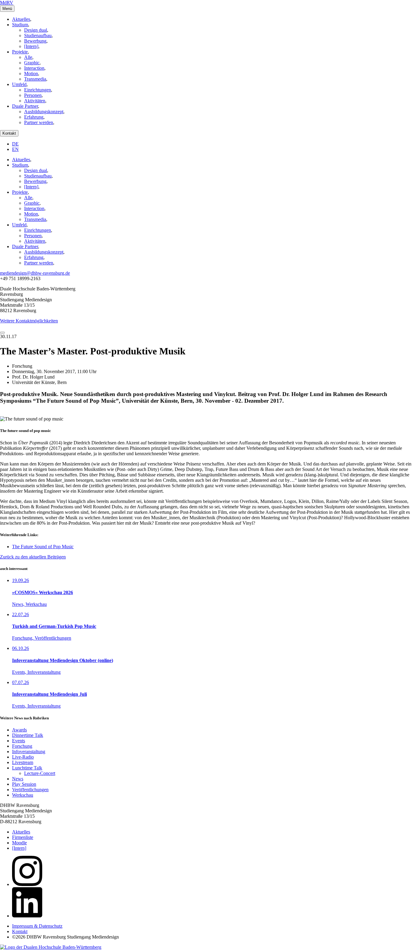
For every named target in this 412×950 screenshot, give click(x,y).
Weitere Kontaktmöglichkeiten (29, 320)
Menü (7, 8)
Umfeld (19, 84)
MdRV (6, 2)
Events (18, 740)
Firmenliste (22, 837)
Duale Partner (25, 106)
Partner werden (38, 122)
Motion (31, 73)
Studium (20, 24)
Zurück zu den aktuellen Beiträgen (33, 556)
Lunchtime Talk (27, 767)
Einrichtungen (37, 89)
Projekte (20, 51)
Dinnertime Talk (27, 735)
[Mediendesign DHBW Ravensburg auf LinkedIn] (27, 915)
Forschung (22, 746)
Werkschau (22, 795)
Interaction (34, 68)
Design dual (35, 30)
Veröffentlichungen (30, 789)
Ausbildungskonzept (43, 111)
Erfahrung (33, 117)
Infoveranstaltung (28, 751)
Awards (19, 729)
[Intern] (31, 46)
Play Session (24, 784)
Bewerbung (35, 40)
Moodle (19, 842)
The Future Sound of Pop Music (43, 546)
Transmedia (35, 79)
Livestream (22, 762)
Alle (28, 57)
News (17, 778)
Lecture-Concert (39, 773)
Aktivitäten (34, 100)
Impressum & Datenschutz (37, 926)
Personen (33, 95)
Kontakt (9, 133)
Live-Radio (23, 757)
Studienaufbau (38, 35)
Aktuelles (21, 19)
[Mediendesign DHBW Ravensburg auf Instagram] (27, 884)
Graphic (32, 62)
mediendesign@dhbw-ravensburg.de (35, 273)
